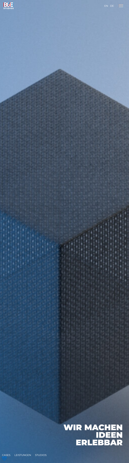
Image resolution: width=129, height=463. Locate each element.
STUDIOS (41, 455)
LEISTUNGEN (22, 455)
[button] (4, 458)
